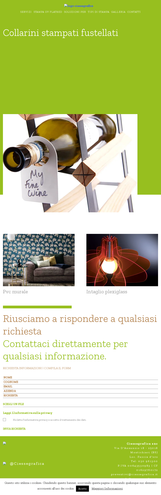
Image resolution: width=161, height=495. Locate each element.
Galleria (118, 12)
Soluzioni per (75, 12)
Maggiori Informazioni (107, 488)
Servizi (26, 12)
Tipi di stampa (98, 12)
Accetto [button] (82, 488)
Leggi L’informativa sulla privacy (27, 413)
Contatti (134, 12)
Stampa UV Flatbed (48, 12)
